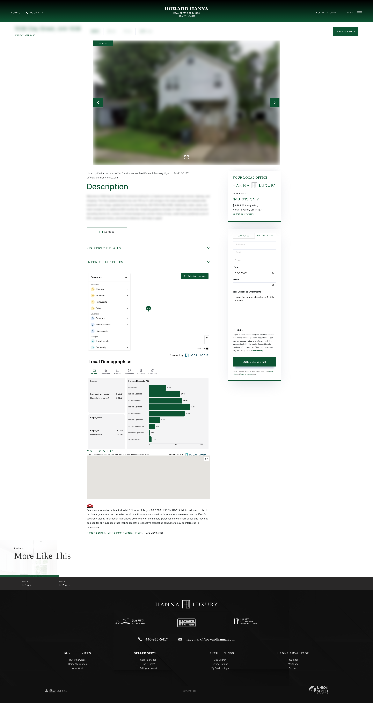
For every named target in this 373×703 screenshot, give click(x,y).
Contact (16, 13)
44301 (138, 532)
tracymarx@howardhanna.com (209, 639)
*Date (236, 267)
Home (90, 532)
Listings (100, 532)
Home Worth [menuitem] (77, 668)
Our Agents (249, 214)
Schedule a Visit (265, 236)
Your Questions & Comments (247, 292)
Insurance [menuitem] (293, 659)
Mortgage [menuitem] (293, 664)
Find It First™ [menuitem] (148, 664)
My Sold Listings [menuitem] (220, 668)
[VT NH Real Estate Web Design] (318, 690)
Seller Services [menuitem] (148, 659)
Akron (128, 532)
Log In (320, 13)
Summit (118, 532)
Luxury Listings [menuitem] (220, 664)
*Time (236, 279)
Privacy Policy (257, 350)
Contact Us (238, 214)
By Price (63, 585)
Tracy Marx (186, 16)
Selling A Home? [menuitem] (148, 668)
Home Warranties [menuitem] (77, 664)
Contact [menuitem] (293, 668)
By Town (26, 585)
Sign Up (331, 13)
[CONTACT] (345, 31)
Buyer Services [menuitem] (77, 659)
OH (109, 532)
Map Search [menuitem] (219, 659)
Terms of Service (246, 374)
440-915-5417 (36, 13)
